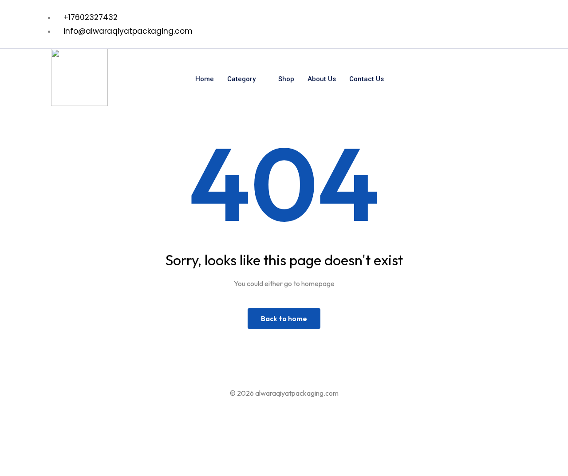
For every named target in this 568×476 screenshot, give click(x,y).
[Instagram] (521, 24)
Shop (286, 79)
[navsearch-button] (496, 79)
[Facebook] (503, 24)
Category (241, 79)
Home (204, 79)
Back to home (284, 318)
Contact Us (366, 79)
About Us (322, 79)
